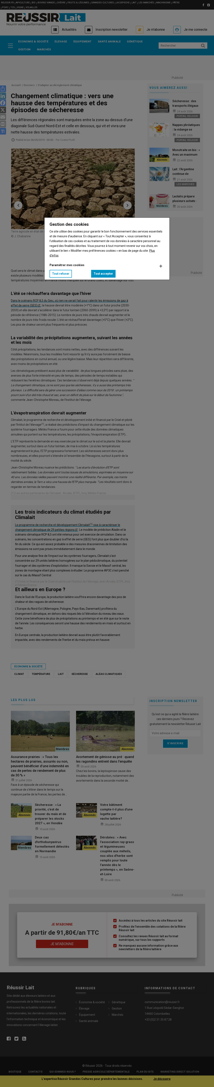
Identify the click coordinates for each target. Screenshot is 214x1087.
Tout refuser (60, 273)
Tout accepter (103, 273)
